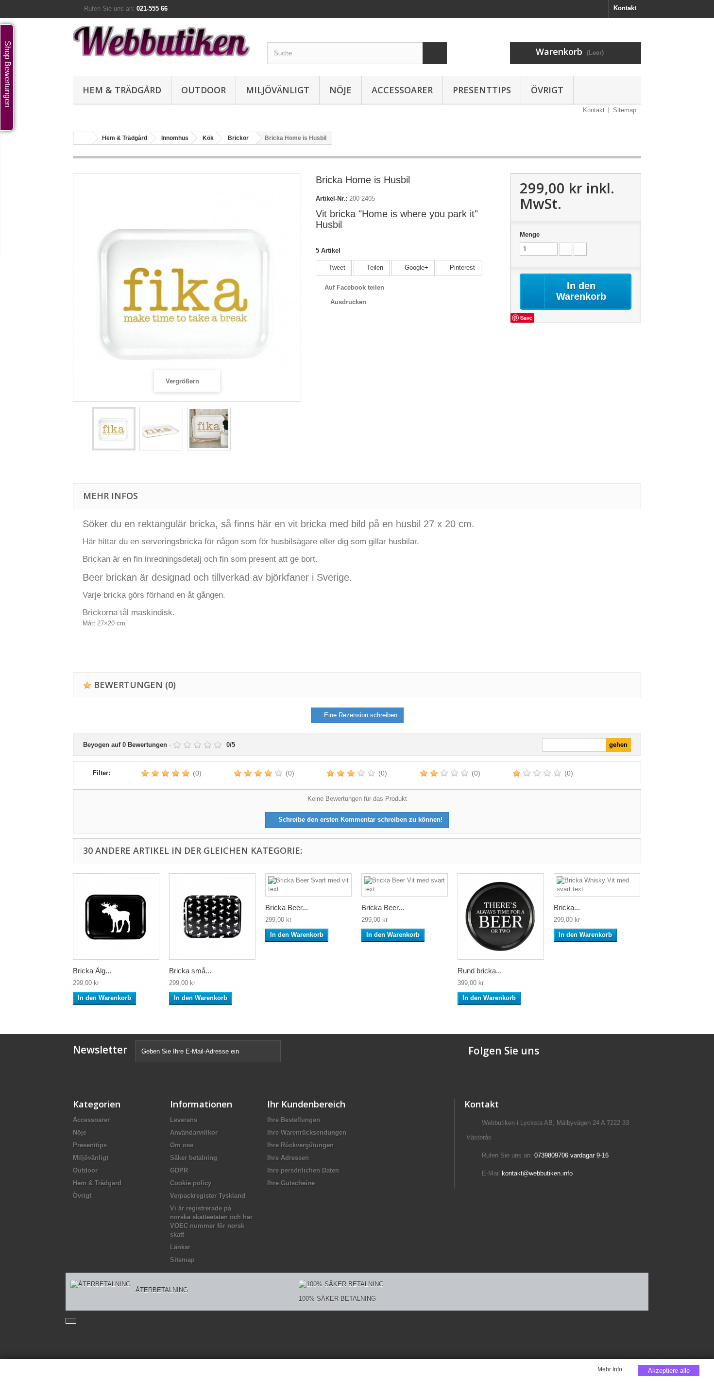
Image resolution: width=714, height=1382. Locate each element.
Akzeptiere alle (669, 1370)
